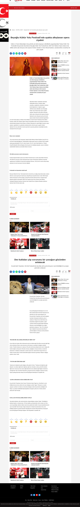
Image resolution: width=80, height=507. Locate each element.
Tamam (49, 505)
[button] (12, 8)
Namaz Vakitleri (54, 491)
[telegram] (19, 53)
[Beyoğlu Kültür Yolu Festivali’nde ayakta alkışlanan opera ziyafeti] (30, 66)
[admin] (39, 495)
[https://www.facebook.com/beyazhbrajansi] (31, 495)
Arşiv (42, 487)
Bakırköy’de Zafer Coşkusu (17, 251)
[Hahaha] (36, 190)
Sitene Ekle (30, 500)
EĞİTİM (21, 486)
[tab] (13, 199)
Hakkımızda (35, 500)
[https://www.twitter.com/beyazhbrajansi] (34, 495)
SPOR (21, 487)
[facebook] (11, 53)
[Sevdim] (21, 190)
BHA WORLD (13, 486)
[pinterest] (25, 53)
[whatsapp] (16, 53)
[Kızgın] (31, 190)
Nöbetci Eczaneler (55, 489)
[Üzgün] (45, 190)
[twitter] (14, 53)
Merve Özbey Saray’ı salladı (37, 251)
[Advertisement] (40, 19)
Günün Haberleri (44, 486)
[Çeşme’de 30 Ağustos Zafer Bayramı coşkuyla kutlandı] (39, 227)
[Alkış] (16, 190)
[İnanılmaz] (41, 190)
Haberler (13, 29)
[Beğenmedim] (26, 190)
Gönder (12, 213)
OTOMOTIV (13, 487)
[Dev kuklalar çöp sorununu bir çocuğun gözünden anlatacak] (30, 284)
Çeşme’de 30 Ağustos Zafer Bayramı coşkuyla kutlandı (39, 235)
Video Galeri (74, 7)
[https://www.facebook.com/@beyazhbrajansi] (37, 495)
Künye (39, 500)
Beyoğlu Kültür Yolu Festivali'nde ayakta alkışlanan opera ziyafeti (36, 29)
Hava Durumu (54, 486)
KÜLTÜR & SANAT (19, 29)
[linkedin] (22, 53)
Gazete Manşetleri (55, 487)
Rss (26, 500)
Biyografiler (32, 487)
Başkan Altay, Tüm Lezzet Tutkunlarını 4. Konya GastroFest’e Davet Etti (19, 235)
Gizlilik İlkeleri (51, 500)
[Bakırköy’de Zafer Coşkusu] (19, 244)
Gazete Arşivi (43, 489)
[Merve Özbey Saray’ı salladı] (39, 244)
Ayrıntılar (44, 505)
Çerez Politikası (45, 500)
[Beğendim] (11, 190)
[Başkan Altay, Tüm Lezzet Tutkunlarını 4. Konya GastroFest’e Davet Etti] (19, 227)
